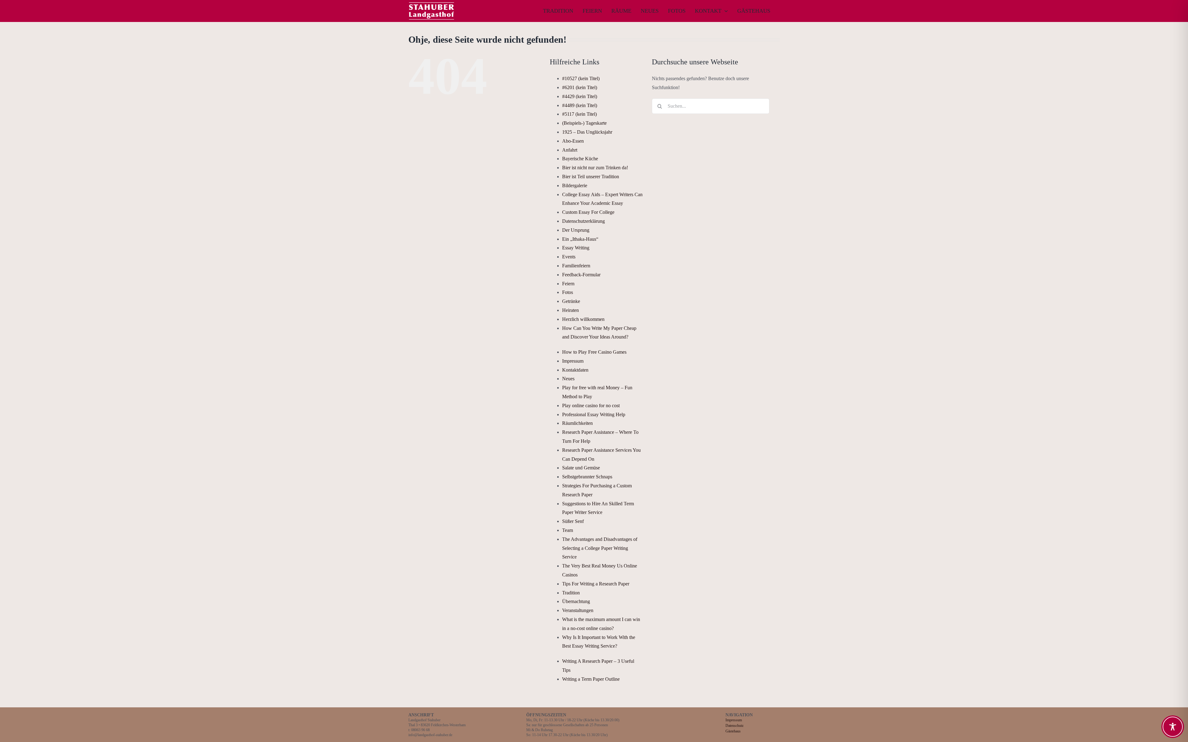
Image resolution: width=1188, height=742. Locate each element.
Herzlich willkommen (583, 319)
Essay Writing (575, 247)
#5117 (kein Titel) (579, 114)
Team (567, 530)
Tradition (571, 592)
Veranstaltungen (577, 610)
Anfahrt (569, 150)
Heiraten (570, 310)
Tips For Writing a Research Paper (595, 583)
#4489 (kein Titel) (579, 105)
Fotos (567, 292)
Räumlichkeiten (577, 423)
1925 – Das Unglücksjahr (587, 132)
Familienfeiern (576, 265)
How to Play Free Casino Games (594, 352)
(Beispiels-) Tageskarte (584, 123)
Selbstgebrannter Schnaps (587, 476)
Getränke (571, 301)
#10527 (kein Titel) (581, 78)
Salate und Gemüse (581, 467)
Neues (568, 378)
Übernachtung (576, 601)
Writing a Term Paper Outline (591, 679)
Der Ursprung (575, 230)
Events (568, 256)
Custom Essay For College (588, 212)
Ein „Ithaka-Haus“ (580, 239)
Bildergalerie (574, 185)
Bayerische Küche (580, 158)
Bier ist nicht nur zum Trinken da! (595, 167)
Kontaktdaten (575, 370)
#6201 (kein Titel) (579, 87)
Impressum (572, 361)
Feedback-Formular (581, 274)
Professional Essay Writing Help (593, 414)
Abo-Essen (573, 141)
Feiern (568, 283)
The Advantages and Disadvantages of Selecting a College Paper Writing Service (599, 548)
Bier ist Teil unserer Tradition (590, 176)
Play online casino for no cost (591, 405)
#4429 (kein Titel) (579, 96)
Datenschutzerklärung (583, 221)
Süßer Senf (573, 521)
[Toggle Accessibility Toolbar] (1172, 726)
